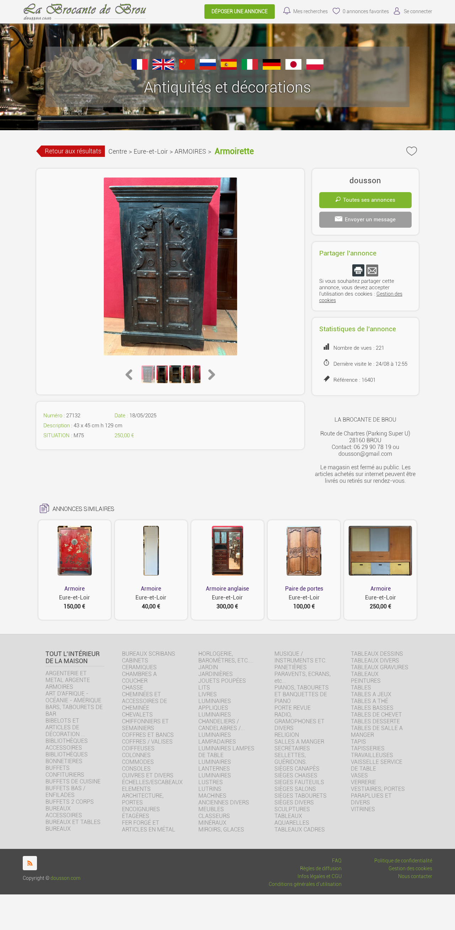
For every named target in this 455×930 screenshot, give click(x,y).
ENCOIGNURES (141, 809)
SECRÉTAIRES (292, 748)
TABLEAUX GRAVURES (379, 667)
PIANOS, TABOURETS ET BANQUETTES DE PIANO (301, 694)
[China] (187, 67)
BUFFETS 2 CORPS (70, 801)
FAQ (337, 861)
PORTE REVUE (292, 707)
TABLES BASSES (372, 707)
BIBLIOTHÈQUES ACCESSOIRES (67, 744)
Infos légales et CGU (320, 876)
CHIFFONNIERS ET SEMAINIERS (145, 724)
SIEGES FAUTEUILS (299, 782)
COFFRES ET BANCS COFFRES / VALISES (148, 738)
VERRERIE (363, 782)
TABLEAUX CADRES (299, 829)
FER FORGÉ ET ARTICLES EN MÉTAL (148, 826)
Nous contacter (415, 876)
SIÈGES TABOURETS (300, 795)
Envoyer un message (370, 219)
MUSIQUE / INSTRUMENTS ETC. (300, 657)
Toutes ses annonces (369, 200)
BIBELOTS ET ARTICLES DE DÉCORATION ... (65, 727)
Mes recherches (310, 12)
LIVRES (207, 694)
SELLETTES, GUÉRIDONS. (290, 758)
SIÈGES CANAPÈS (297, 768)
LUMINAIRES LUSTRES (214, 779)
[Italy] (250, 67)
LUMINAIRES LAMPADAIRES (217, 738)
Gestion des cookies (410, 869)
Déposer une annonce (240, 12)
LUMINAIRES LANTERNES (214, 765)
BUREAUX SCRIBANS (148, 653)
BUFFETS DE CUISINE (73, 781)
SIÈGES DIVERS (294, 802)
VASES (359, 775)
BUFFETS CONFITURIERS (65, 771)
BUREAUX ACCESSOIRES (64, 812)
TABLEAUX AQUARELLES (291, 819)
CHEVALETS (137, 714)
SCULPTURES (292, 809)
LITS (204, 687)
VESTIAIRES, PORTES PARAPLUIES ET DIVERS (378, 796)
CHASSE (132, 687)
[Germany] (271, 67)
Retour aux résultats (73, 151)
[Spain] (229, 67)
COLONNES (136, 755)
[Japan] (293, 67)
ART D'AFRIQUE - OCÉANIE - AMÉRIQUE (73, 697)
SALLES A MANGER (299, 741)
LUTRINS (209, 789)
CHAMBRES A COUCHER (139, 677)
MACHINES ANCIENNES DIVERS (223, 799)
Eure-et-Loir (151, 151)
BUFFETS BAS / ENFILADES (65, 791)
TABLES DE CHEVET (376, 714)
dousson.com (65, 878)
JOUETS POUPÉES (222, 680)
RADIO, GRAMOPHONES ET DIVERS (299, 721)
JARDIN (208, 667)
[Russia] (208, 67)
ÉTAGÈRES (135, 816)
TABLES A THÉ (369, 701)
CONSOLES (136, 768)
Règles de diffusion (321, 869)
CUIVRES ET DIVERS (147, 775)
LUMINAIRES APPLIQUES (214, 704)
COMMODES (138, 762)
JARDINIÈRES (215, 674)
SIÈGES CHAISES (295, 775)
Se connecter (418, 12)
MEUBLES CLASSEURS (214, 812)
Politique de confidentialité (403, 861)
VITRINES (363, 809)
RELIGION (286, 734)
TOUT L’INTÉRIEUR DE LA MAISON (73, 657)
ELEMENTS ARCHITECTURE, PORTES (143, 796)
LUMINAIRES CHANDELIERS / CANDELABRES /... (221, 721)
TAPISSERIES (368, 748)
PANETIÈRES (290, 667)
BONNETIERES (64, 761)
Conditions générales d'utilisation (305, 884)
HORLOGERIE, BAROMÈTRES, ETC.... (225, 657)
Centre (117, 151)
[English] (163, 67)
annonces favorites (366, 12)
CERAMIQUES (139, 667)
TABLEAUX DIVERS (375, 660)
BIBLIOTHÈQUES (67, 754)
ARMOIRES (190, 151)
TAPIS (358, 741)
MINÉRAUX (212, 822)
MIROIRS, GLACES (221, 829)
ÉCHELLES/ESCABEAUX (152, 782)
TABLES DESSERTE (375, 721)
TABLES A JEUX (371, 694)
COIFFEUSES (138, 748)
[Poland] (314, 67)
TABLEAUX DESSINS (377, 653)
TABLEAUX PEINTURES (366, 677)
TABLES (361, 687)
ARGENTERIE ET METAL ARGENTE (68, 676)
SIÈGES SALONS (295, 789)
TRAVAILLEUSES (372, 755)
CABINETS (135, 660)
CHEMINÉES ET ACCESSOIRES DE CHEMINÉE (144, 701)
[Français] (140, 67)
